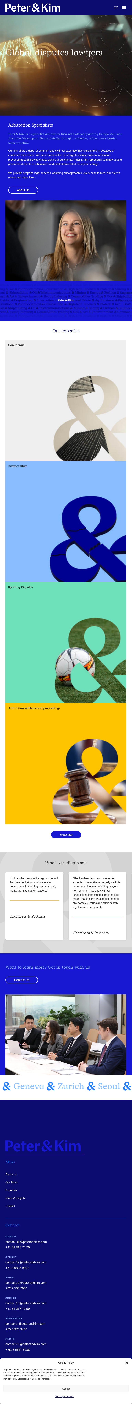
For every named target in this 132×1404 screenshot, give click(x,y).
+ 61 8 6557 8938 (18, 1349)
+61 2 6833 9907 (17, 1268)
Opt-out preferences (64, 1396)
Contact (10, 1206)
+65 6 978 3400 (16, 1329)
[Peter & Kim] (33, 7)
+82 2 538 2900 (16, 1288)
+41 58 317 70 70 (18, 1247)
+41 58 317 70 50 (18, 1308)
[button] (127, 1362)
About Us (11, 1174)
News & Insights (15, 1198)
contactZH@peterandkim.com (26, 1303)
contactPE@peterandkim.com (26, 1344)
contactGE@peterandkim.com (26, 1242)
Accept (66, 1388)
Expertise (11, 1190)
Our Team (11, 1182)
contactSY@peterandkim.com (26, 1262)
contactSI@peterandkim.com (25, 1323)
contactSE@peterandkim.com (26, 1282)
